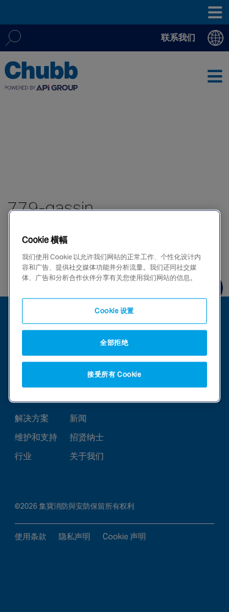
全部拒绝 (114, 342)
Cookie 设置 (114, 310)
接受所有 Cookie (114, 374)
